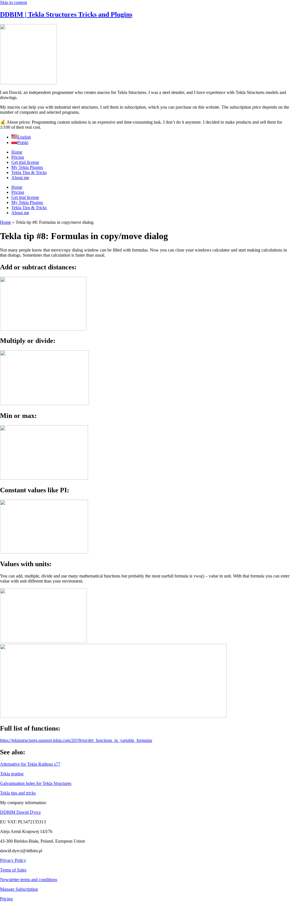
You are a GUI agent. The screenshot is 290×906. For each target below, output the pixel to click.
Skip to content (13, 2)
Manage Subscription (19, 889)
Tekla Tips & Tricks (29, 172)
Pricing (17, 157)
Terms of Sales (13, 870)
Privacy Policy (13, 860)
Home (16, 152)
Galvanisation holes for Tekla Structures (35, 783)
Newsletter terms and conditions (28, 879)
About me (20, 177)
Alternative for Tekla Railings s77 (30, 764)
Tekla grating (12, 773)
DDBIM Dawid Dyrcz (20, 812)
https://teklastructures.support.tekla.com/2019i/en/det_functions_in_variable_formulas (76, 740)
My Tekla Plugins (27, 167)
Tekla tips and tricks (18, 793)
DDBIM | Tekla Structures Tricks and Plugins (66, 14)
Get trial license (25, 162)
